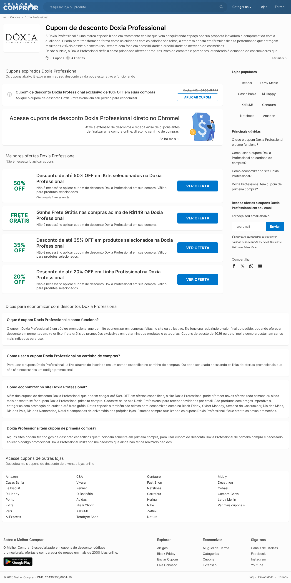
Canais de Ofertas (264, 548)
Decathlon (225, 482)
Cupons (15, 17)
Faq (251, 577)
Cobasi (223, 488)
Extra (9, 505)
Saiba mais (168, 139)
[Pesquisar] (221, 7)
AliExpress (13, 517)
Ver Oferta (197, 186)
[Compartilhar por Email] (260, 267)
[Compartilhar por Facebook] (234, 267)
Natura (152, 517)
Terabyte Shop (87, 517)
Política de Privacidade (244, 247)
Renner (247, 83)
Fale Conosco (167, 565)
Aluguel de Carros (216, 548)
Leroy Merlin (269, 83)
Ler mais (278, 58)
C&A (79, 476)
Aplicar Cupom (197, 97)
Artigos (162, 548)
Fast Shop (154, 482)
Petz (9, 511)
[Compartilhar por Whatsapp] (251, 267)
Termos (283, 577)
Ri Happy (269, 94)
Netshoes (247, 116)
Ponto (10, 499)
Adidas (81, 499)
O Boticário (84, 494)
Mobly (222, 476)
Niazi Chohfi (85, 505)
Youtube (257, 565)
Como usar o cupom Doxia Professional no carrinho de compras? (252, 158)
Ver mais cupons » (231, 505)
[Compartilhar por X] (243, 267)
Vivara (81, 482)
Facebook (258, 553)
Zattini (151, 511)
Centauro (269, 105)
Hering (152, 499)
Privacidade (265, 577)
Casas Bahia (247, 94)
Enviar (275, 226)
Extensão (209, 565)
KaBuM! (247, 105)
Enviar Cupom (167, 559)
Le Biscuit (13, 488)
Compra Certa (228, 494)
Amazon (269, 116)
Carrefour (154, 494)
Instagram (258, 559)
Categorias (211, 553)
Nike (150, 505)
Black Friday (166, 553)
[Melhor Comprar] (22, 7)
